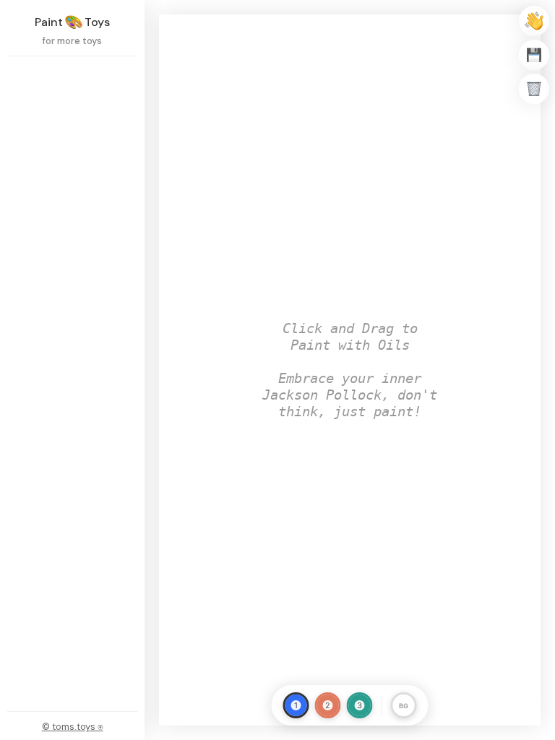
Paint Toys (72, 22)
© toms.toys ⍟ (72, 726)
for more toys (72, 41)
